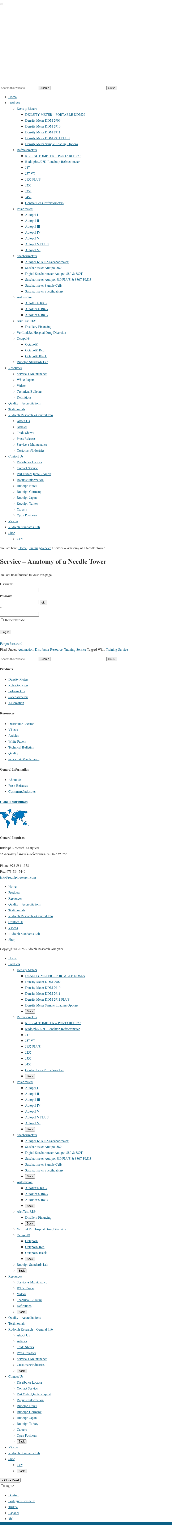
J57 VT (30, 1040)
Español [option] (13, 1512)
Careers (22, 1429)
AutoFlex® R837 (36, 1199)
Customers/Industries (22, 791)
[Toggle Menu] (1, 4)
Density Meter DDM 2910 (42, 987)
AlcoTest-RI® (26, 1211)
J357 (28, 1058)
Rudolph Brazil (27, 1406)
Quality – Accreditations (24, 1317)
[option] (90, 1495)
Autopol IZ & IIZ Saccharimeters (47, 1140)
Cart (19, 1465)
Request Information (30, 1400)
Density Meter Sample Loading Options (51, 1005)
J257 (28, 1052)
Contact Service (27, 1388)
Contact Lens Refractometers (44, 1070)
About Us (14, 779)
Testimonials (16, 1323)
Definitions (24, 1305)
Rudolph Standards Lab (32, 1264)
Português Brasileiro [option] (21, 1501)
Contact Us (15, 1376)
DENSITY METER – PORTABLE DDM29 (55, 975)
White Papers (17, 741)
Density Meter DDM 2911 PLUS (47, 999)
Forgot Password (11, 643)
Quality (13, 753)
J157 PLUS (33, 1046)
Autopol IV (32, 1105)
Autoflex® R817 (36, 1188)
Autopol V (32, 1111)
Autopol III (32, 1099)
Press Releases (18, 785)
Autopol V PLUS (37, 1117)
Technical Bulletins (21, 747)
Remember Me (14, 620)
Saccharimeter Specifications (44, 1170)
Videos (13, 729)
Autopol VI (32, 1123)
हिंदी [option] (10, 1518)
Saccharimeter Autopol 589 (43, 1146)
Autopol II (32, 1093)
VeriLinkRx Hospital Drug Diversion (41, 1229)
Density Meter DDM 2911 (42, 993)
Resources (15, 1276)
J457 (28, 1064)
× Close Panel (10, 1480)
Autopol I (31, 1087)
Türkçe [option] (13, 1507)
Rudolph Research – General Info (30, 1329)
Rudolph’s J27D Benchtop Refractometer (52, 1028)
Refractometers (18, 685)
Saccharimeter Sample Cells (43, 1164)
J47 (27, 1034)
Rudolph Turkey (27, 1423)
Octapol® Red (34, 1246)
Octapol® (23, 1235)
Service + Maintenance (32, 1282)
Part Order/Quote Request (34, 1394)
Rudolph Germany (29, 1411)
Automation (25, 649)
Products (14, 964)
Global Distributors (13, 801)
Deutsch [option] (13, 1495)
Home (12, 958)
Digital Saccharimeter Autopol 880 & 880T (54, 1152)
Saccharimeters (18, 697)
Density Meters (18, 679)
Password (6, 595)
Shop (11, 1459)
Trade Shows (25, 1347)
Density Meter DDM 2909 (42, 981)
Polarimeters (16, 691)
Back (30, 1011)
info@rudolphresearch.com (18, 877)
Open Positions (27, 1435)
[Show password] (43, 602)
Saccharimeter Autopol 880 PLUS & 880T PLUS (58, 1158)
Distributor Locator (21, 723)
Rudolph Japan (27, 1417)
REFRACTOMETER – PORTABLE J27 (53, 1023)
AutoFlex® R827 (36, 1193)
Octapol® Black (36, 1252)
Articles (13, 735)
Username (6, 584)
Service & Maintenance (23, 759)
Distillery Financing (38, 1217)
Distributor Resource (49, 649)
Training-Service (75, 649)
